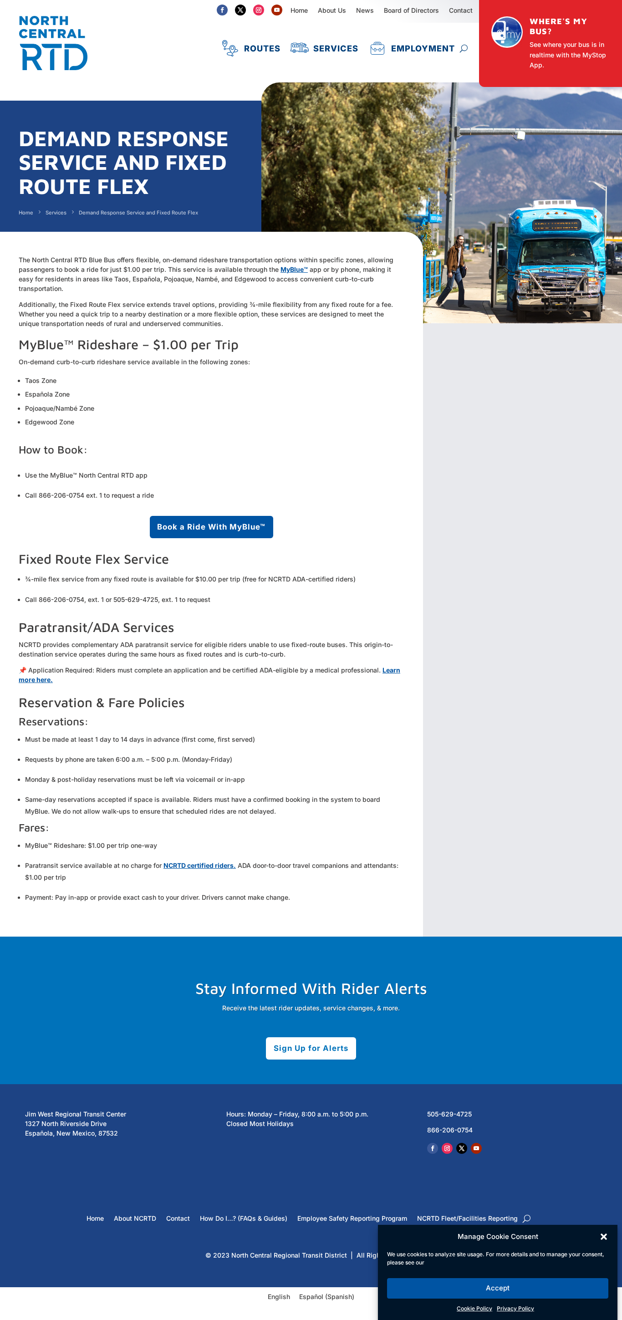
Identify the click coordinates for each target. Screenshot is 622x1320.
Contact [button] (461, 10)
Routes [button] (262, 48)
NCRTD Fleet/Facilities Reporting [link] (467, 1218)
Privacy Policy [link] (515, 1308)
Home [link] (299, 10)
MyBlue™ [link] (294, 269)
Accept (498, 1288)
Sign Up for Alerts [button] (311, 1048)
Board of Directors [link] (411, 10)
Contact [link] (178, 1218)
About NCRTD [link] (135, 1218)
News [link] (365, 10)
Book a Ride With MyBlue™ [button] (211, 526)
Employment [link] (423, 48)
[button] (603, 1236)
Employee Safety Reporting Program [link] (352, 1218)
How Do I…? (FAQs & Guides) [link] (243, 1218)
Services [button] (335, 48)
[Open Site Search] (464, 48)
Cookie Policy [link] (474, 1308)
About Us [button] (332, 10)
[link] (53, 74)
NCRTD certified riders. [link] (199, 865)
